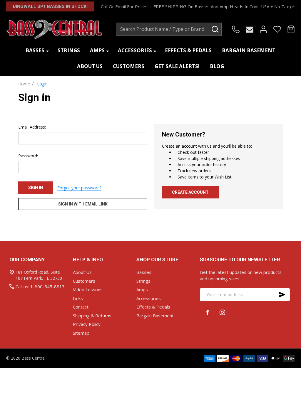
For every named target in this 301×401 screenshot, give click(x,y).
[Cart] (291, 29)
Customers (128, 66)
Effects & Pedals (188, 50)
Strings (69, 50)
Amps (97, 50)
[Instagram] (222, 312)
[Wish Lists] (277, 29)
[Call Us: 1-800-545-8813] (236, 29)
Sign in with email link (83, 204)
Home (24, 84)
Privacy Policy (87, 324)
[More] (47, 51)
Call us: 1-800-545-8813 (40, 286)
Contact (80, 307)
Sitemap (81, 333)
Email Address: (32, 127)
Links (78, 298)
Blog (217, 66)
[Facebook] (207, 312)
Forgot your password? (79, 188)
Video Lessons (88, 289)
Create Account (190, 192)
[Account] (263, 29)
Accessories (135, 50)
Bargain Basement (248, 50)
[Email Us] (249, 29)
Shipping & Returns (92, 316)
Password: (28, 156)
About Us (90, 66)
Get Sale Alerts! (177, 66)
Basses (35, 50)
